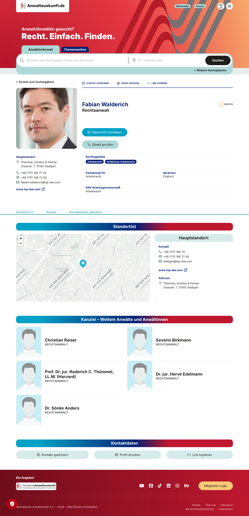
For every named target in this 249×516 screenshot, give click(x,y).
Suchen (218, 60)
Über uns (211, 504)
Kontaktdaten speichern (85, 212)
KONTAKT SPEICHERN (98, 83)
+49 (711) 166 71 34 (33, 172)
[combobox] (72, 60)
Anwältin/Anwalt (40, 49)
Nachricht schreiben (107, 132)
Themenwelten (75, 49)
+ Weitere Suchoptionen (210, 70)
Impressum (227, 504)
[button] (83, 264)
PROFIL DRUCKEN (130, 83)
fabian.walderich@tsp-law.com (40, 182)
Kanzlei (51, 212)
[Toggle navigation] (229, 6)
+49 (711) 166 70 (174, 252)
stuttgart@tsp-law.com (177, 261)
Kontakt (196, 504)
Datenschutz (226, 509)
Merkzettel (182, 6)
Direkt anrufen (102, 144)
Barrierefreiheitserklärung (200, 509)
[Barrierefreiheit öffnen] (221, 6)
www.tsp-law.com (28, 189)
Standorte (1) (25, 212)
